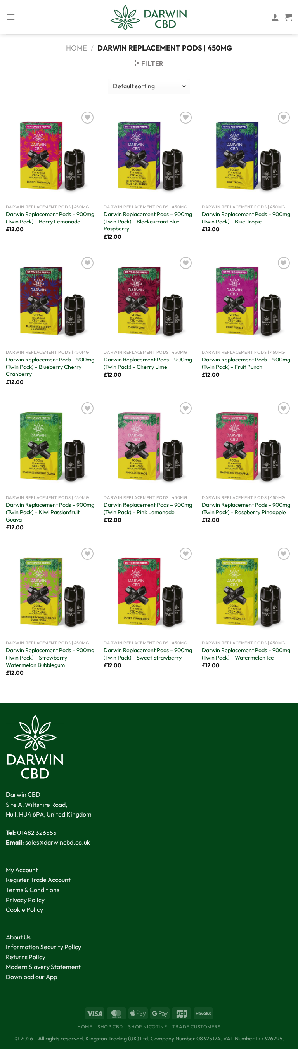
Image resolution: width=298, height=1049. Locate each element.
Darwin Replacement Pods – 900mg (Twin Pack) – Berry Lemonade (50, 218)
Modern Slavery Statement (43, 966)
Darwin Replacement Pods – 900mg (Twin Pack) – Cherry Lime (148, 363)
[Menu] (10, 16)
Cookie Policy (24, 909)
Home (76, 48)
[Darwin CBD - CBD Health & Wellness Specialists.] (149, 17)
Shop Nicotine (147, 1027)
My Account (22, 870)
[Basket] (288, 17)
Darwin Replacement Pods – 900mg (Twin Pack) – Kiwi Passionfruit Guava (50, 512)
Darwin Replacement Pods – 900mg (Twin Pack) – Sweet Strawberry (148, 654)
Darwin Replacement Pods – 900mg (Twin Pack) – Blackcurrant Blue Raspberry (148, 221)
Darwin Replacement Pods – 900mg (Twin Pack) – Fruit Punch (246, 363)
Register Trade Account (38, 879)
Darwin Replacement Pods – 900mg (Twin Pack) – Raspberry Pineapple (246, 508)
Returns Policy (25, 957)
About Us (18, 937)
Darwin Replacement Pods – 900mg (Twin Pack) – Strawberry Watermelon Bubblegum (50, 657)
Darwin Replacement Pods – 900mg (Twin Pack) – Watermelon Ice (246, 654)
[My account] (275, 17)
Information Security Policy (43, 947)
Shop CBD (110, 1027)
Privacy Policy (25, 900)
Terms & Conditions (32, 890)
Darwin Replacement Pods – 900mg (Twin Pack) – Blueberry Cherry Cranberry (50, 366)
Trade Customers (196, 1027)
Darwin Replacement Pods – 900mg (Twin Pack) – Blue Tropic (246, 218)
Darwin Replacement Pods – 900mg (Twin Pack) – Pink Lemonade (148, 508)
